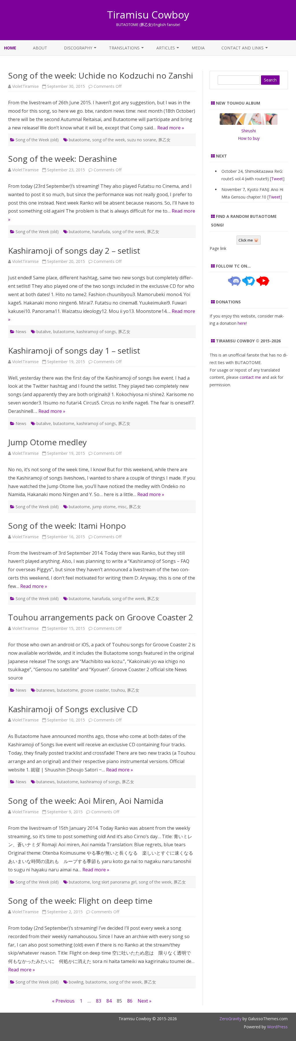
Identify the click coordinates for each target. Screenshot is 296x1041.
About (40, 48)
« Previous (63, 1001)
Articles (165, 48)
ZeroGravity (230, 1018)
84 (109, 1001)
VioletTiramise (25, 86)
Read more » (170, 128)
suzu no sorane (141, 139)
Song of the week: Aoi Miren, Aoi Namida (85, 800)
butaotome (79, 139)
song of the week (108, 139)
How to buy (249, 138)
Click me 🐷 (248, 240)
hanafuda (101, 231)
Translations (124, 48)
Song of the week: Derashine (62, 158)
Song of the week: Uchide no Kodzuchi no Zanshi (100, 75)
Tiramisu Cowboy (148, 14)
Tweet (277, 178)
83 (98, 1001)
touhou (118, 690)
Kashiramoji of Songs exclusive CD (73, 709)
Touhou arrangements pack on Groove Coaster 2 (100, 617)
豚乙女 (164, 139)
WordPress (277, 1026)
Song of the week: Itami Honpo (67, 525)
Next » (144, 1001)
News (21, 331)
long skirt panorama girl (114, 882)
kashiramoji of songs (96, 331)
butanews (45, 690)
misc (122, 506)
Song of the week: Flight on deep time (80, 900)
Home (10, 48)
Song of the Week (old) (37, 139)
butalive (43, 331)
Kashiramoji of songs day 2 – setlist (74, 250)
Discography (78, 48)
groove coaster (94, 690)
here (242, 323)
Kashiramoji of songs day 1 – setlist (74, 350)
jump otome (104, 506)
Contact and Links (242, 48)
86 (129, 1001)
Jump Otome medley (47, 442)
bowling (76, 982)
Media (198, 48)
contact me (250, 377)
